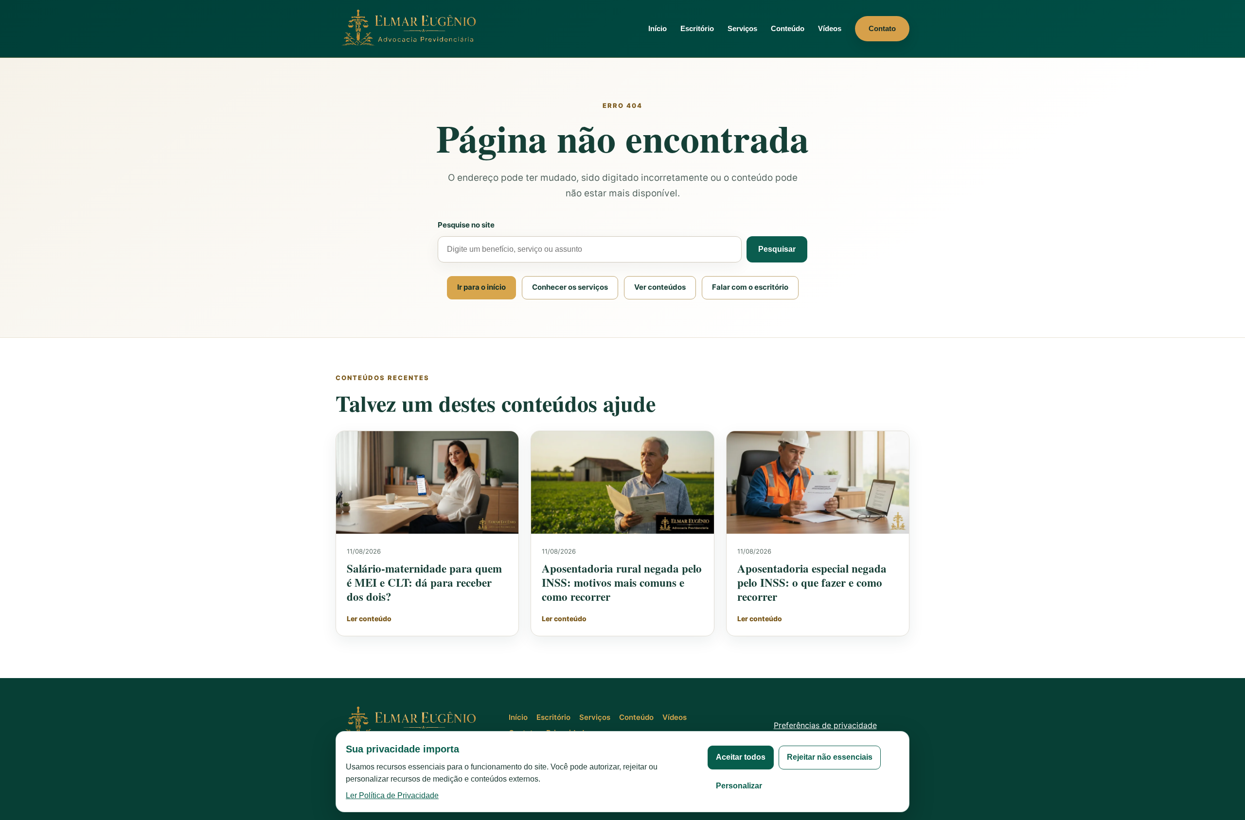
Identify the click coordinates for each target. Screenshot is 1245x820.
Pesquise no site (466, 224)
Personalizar (739, 786)
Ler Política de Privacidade (392, 795)
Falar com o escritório (750, 287)
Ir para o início (481, 287)
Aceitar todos (740, 757)
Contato (882, 28)
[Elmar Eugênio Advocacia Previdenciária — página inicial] (411, 28)
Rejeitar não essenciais (829, 757)
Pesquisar (777, 249)
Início (657, 28)
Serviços (742, 28)
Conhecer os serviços (570, 287)
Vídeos (829, 28)
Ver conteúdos (660, 287)
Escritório (697, 28)
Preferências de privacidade (825, 725)
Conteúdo (787, 28)
